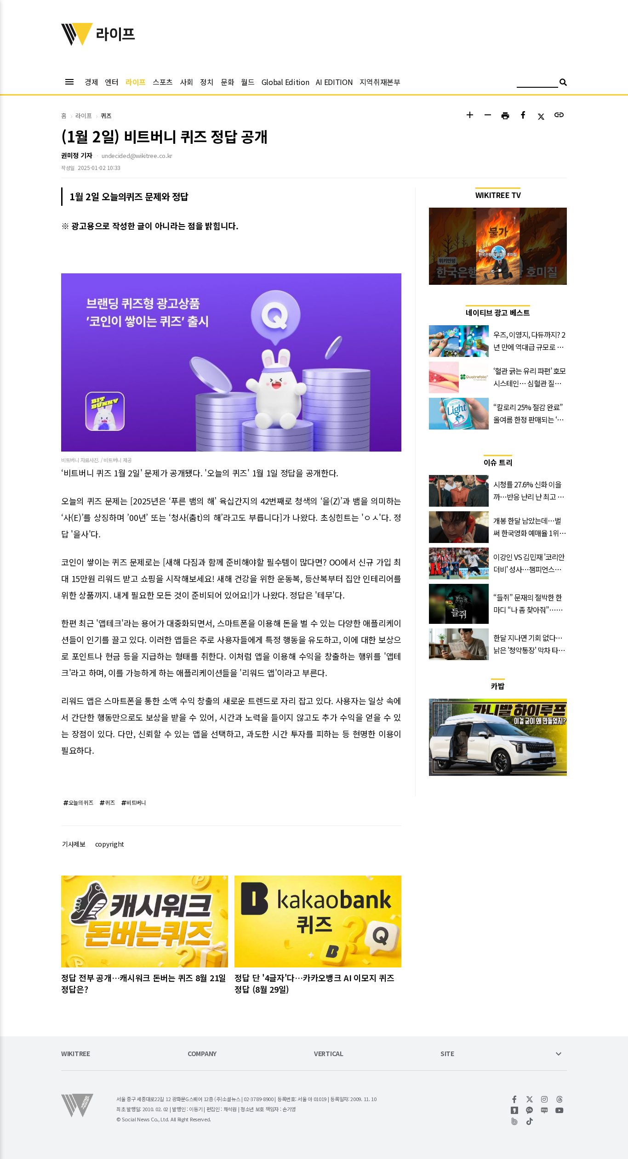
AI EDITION (334, 81)
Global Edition (285, 81)
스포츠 (163, 81)
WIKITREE (75, 1054)
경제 (91, 81)
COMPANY (202, 1054)
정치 (206, 81)
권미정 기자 (76, 155)
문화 (227, 81)
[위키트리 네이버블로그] (544, 1110)
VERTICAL (328, 1054)
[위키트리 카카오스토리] (514, 1110)
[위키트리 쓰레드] (559, 1099)
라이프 (136, 81)
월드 (247, 81)
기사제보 (74, 843)
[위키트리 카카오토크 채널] (529, 1110)
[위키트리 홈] (77, 42)
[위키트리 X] (529, 1099)
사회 (186, 81)
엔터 (111, 81)
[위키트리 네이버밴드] (514, 1121)
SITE (447, 1054)
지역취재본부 (380, 81)
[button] (470, 116)
